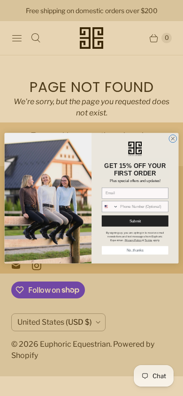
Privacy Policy (133, 240)
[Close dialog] (173, 139)
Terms (148, 240)
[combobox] (110, 206)
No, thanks (135, 250)
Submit (135, 220)
